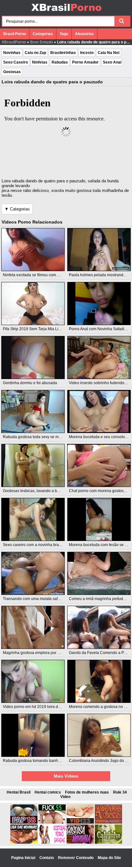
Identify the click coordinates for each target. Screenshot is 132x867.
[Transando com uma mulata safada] (33, 573)
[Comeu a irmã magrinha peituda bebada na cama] (99, 573)
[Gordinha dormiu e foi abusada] (33, 357)
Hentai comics (48, 792)
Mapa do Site (109, 858)
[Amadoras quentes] (108, 822)
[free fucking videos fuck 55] (52, 822)
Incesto (87, 52)
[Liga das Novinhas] (23, 842)
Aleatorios (84, 34)
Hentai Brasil (18, 792)
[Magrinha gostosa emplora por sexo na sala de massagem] (33, 627)
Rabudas (60, 62)
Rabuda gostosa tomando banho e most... (39, 760)
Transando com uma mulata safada (33, 599)
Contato (47, 858)
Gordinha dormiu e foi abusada (30, 383)
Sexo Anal (112, 62)
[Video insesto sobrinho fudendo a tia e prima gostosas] (99, 357)
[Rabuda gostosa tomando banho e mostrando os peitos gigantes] (33, 735)
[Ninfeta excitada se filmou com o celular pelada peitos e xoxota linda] (33, 249)
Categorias (43, 34)
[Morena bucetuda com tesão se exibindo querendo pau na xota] (99, 519)
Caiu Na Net (109, 52)
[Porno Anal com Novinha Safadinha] (99, 303)
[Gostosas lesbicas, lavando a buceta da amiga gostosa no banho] (33, 465)
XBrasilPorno (14, 42)
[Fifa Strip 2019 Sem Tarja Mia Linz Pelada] (33, 303)
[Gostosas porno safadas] (52, 842)
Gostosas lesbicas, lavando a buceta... (36, 491)
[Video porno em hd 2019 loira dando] (33, 681)
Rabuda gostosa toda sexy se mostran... (37, 437)
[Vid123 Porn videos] (80, 822)
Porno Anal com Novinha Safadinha (100, 329)
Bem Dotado (41, 42)
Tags (64, 34)
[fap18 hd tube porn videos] (23, 822)
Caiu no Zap (35, 52)
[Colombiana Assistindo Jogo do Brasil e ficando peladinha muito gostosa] (99, 735)
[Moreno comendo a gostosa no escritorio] (99, 681)
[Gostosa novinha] (80, 842)
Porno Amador (85, 62)
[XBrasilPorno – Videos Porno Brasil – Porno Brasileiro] (66, 12)
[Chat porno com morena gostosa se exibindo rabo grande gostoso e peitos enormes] (99, 465)
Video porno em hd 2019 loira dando (35, 706)
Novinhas (12, 52)
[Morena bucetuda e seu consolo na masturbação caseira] (99, 411)
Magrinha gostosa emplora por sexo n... (37, 652)
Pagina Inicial (23, 858)
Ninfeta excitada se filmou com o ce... (35, 275)
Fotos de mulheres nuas (87, 792)
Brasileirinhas (63, 52)
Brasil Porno (14, 34)
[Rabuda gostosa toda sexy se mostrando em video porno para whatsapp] (33, 411)
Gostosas (12, 72)
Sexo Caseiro (15, 62)
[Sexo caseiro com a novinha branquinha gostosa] (33, 519)
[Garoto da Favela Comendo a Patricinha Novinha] (99, 627)
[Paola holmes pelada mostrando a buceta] (99, 249)
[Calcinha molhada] (108, 842)
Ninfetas (39, 62)
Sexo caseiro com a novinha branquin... (37, 545)
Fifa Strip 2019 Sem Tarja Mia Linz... (34, 329)
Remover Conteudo (76, 858)
